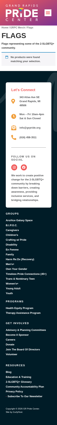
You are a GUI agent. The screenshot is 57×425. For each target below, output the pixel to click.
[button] (48, 12)
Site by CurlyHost (14, 412)
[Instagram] (14, 167)
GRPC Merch (17, 27)
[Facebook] (24, 167)
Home (5, 27)
